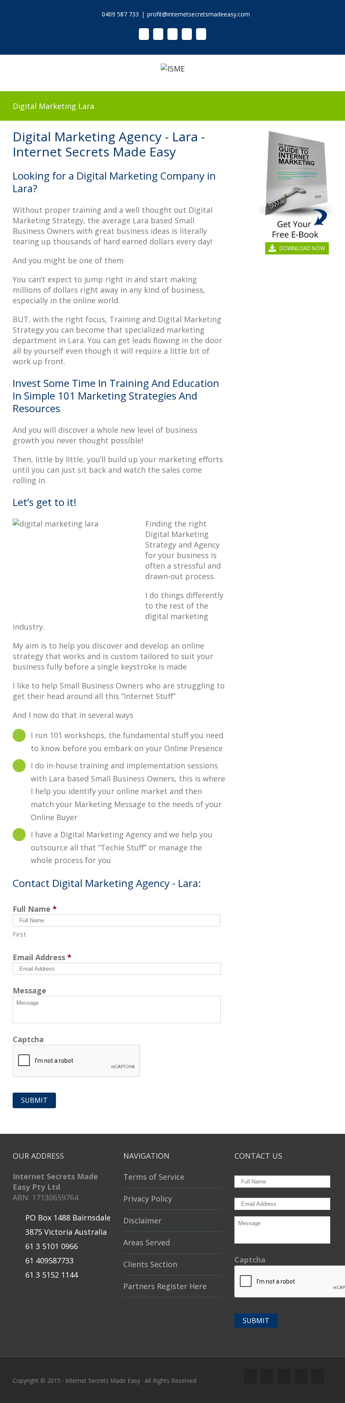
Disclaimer (142, 1220)
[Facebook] (144, 34)
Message (29, 990)
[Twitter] (158, 34)
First (19, 934)
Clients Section (150, 1264)
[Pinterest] (187, 34)
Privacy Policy (147, 1199)
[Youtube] (201, 34)
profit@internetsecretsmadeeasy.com (198, 14)
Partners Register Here (165, 1286)
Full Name (35, 909)
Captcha (28, 1039)
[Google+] (172, 34)
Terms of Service (153, 1177)
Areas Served (146, 1242)
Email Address (42, 957)
